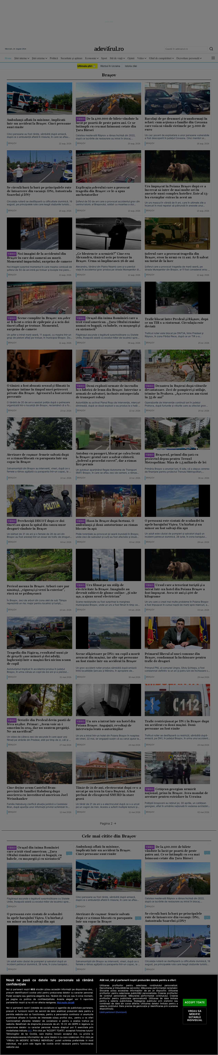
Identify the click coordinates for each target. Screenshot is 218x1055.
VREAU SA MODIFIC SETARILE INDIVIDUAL (194, 1016)
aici (30, 1030)
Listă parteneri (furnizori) (113, 1012)
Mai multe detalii (65, 1002)
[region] (109, 1014)
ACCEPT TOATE (195, 1002)
